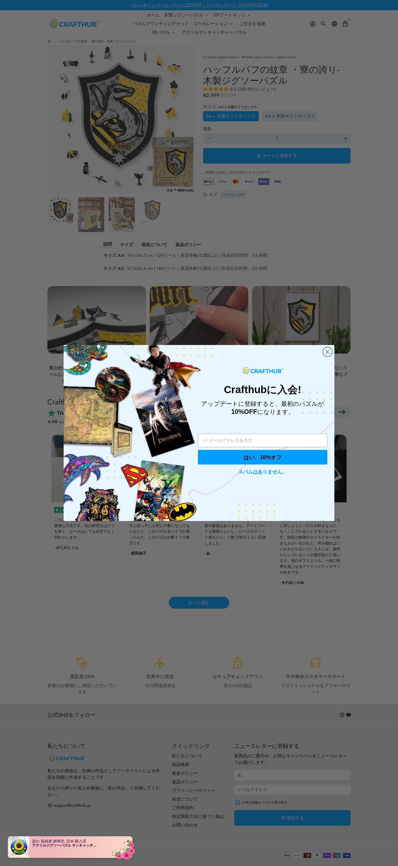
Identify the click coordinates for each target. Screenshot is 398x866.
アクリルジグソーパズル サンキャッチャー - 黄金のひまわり (66, 845)
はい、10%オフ (263, 457)
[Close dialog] (327, 352)
